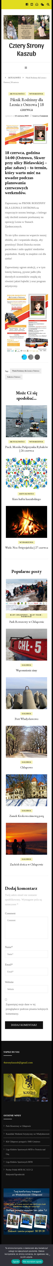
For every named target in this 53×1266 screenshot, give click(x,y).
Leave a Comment (40, 116)
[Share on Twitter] (24, 357)
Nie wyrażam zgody (32, 1261)
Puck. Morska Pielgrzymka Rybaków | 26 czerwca (26, 448)
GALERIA (26, 665)
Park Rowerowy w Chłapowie (26, 622)
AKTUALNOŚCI (17, 94)
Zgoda (16, 1261)
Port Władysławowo (26, 719)
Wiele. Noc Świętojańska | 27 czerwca (26, 547)
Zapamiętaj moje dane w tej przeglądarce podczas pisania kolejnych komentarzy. (27, 1009)
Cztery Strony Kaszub (26, 49)
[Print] (37, 357)
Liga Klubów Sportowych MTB (19, 1162)
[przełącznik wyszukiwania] (48, 4)
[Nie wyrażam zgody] (49, 1255)
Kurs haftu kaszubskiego (26, 499)
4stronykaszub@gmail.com (18, 1062)
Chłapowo (26, 767)
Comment (10, 913)
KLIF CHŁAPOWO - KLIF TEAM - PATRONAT (26, 615)
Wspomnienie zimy (26, 670)
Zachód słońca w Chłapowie (26, 864)
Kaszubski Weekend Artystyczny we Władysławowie (27, 1134)
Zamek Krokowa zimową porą (26, 816)
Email (9, 964)
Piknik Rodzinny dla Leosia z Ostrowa (25, 371)
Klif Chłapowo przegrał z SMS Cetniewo (23, 1142)
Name (9, 947)
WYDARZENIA (36, 94)
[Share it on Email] (30, 357)
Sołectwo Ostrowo (13, 377)
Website (9, 982)
